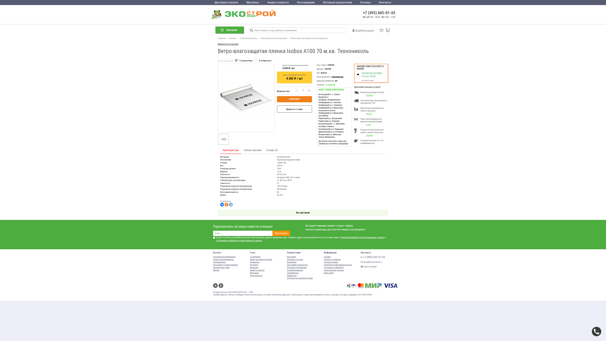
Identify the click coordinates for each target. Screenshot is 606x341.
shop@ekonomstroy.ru (372, 262)
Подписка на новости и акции (300, 278)
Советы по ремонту (332, 259)
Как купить (291, 257)
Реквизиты (254, 262)
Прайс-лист (292, 275)
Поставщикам (306, 2)
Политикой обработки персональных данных (362, 237)
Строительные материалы (224, 257)
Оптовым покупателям (337, 2)
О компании (255, 257)
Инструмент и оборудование (225, 265)
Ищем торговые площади (261, 259)
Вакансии (254, 267)
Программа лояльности (297, 265)
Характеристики (231, 150)
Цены (368, 124)
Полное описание (252, 150)
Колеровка (291, 262)
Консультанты (256, 275)
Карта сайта (329, 273)
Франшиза (254, 273)
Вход (357, 30)
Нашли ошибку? (370, 266)
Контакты (385, 2)
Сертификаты (293, 273)
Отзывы (365, 2)
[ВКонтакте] (222, 204)
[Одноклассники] (226, 204)
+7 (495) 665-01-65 (379, 12)
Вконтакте (215, 285)
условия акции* (367, 80)
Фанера (216, 270)
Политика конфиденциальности (338, 265)
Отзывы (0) (272, 150)
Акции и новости (278, 2)
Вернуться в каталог (228, 44)
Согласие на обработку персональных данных (334, 268)
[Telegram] (231, 204)
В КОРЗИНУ (294, 99)
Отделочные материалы (223, 259)
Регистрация (367, 30)
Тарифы (369, 95)
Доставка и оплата (226, 2)
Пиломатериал (219, 262)
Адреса (369, 114)
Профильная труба (221, 267)
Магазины (253, 2)
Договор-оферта (331, 262)
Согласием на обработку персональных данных (239, 240)
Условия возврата (295, 270)
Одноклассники (221, 285)
